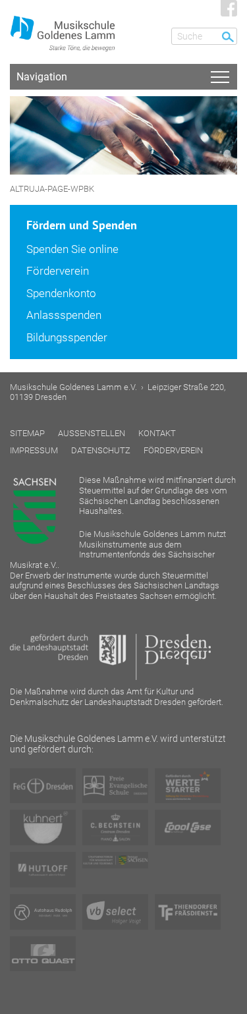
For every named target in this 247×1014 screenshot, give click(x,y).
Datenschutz (100, 450)
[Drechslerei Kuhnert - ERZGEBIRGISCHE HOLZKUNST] (43, 827)
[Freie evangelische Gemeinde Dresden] (43, 786)
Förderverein (57, 270)
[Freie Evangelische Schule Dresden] (115, 786)
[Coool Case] (188, 827)
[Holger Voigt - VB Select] (115, 912)
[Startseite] (69, 29)
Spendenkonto (61, 293)
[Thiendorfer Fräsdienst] (188, 912)
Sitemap (27, 433)
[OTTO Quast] (43, 954)
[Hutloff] (43, 869)
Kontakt (157, 433)
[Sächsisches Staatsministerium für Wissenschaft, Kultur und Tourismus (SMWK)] (115, 860)
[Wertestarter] (188, 786)
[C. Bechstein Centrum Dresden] (115, 827)
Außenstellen (91, 433)
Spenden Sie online (72, 249)
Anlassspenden (63, 315)
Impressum (34, 450)
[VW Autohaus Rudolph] (43, 912)
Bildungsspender (66, 337)
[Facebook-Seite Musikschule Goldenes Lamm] (229, 8)
